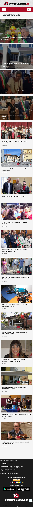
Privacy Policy (3, 473)
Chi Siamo (16, 473)
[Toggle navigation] (4, 9)
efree (28, 506)
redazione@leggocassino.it (9, 469)
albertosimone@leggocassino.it (7, 470)
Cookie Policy (10, 473)
